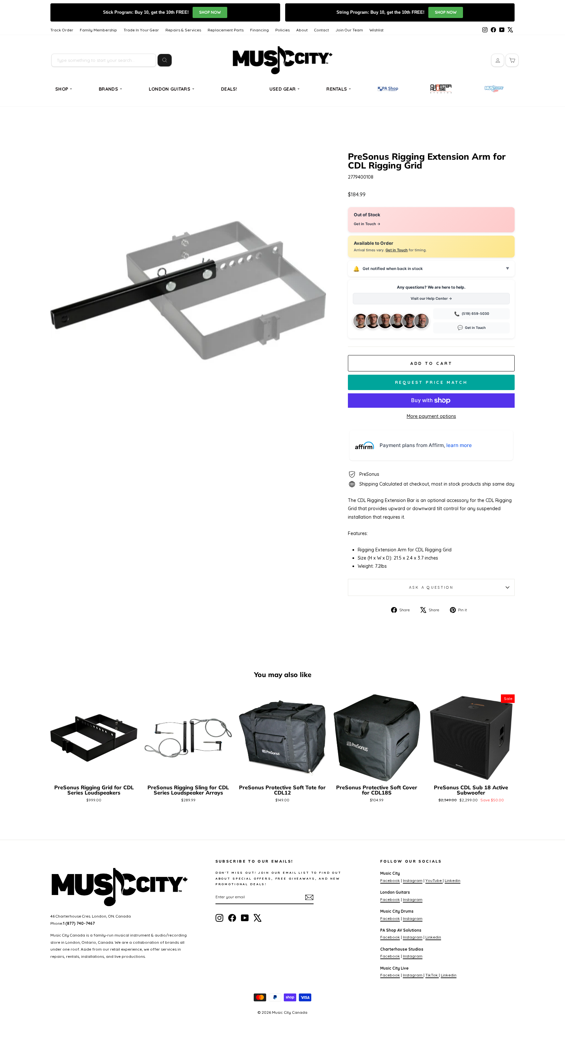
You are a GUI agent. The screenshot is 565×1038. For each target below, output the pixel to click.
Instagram (412, 880)
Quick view (94, 773)
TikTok (432, 975)
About (302, 29)
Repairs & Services (183, 29)
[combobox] (103, 60)
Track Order (61, 29)
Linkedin (452, 880)
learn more (459, 445)
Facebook (390, 880)
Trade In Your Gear (141, 29)
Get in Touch (396, 250)
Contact (321, 29)
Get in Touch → (367, 224)
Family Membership (98, 29)
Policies (282, 29)
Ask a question (431, 587)
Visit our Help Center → (431, 298)
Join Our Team (349, 29)
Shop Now (210, 12)
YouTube (434, 880)
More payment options (431, 416)
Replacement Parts (226, 29)
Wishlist (376, 29)
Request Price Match (431, 382)
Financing (259, 29)
